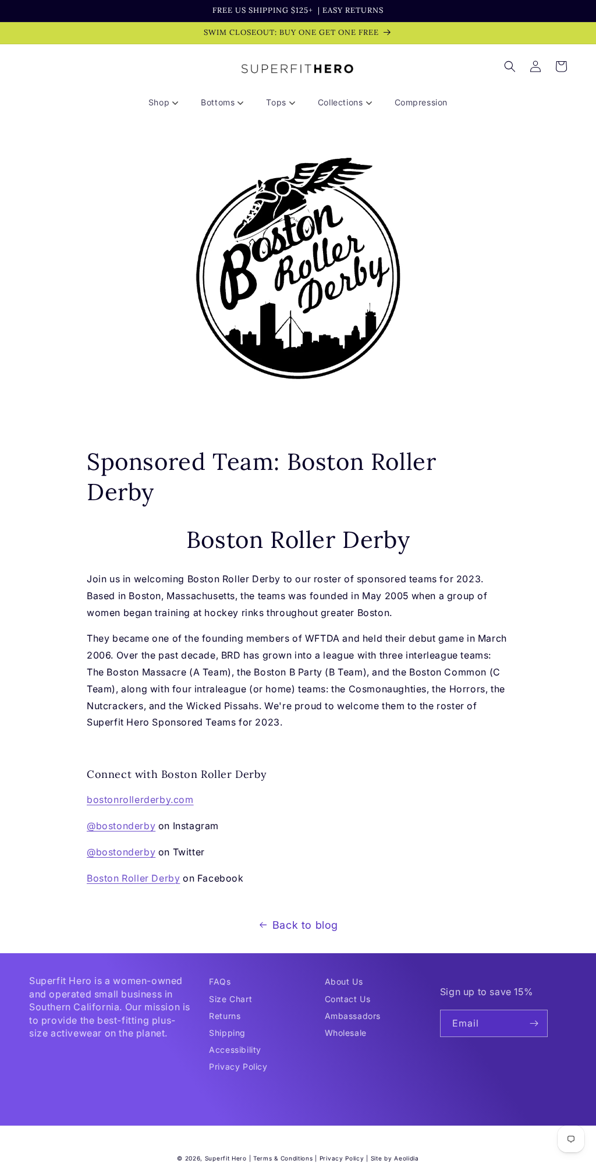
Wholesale (346, 1033)
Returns (224, 1016)
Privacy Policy (238, 1066)
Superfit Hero (226, 1158)
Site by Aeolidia (395, 1158)
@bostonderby (121, 826)
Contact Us (348, 999)
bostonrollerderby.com (140, 799)
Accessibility (235, 1050)
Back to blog (305, 925)
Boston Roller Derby (133, 878)
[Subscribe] (534, 1023)
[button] (167, 102)
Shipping (227, 1033)
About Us (344, 981)
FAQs (219, 981)
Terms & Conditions (283, 1158)
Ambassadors (353, 1016)
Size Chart (230, 999)
